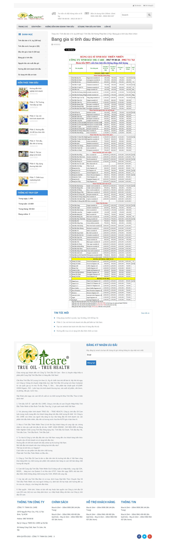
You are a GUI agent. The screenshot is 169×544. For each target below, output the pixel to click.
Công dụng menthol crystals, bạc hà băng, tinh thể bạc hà (77, 318)
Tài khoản (137, 5)
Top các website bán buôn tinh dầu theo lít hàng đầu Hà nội (77, 327)
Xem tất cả (145, 313)
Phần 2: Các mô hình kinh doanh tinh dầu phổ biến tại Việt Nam (79, 322)
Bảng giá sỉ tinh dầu (25, 58)
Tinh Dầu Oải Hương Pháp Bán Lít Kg (97, 34)
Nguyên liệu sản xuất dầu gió (28, 63)
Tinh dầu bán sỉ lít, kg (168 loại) (29, 40)
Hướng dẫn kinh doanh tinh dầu (59, 27)
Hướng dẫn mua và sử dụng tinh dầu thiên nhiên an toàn (76, 331)
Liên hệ (107, 27)
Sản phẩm (35, 27)
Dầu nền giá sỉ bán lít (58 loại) (29, 52)
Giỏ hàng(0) (149, 5)
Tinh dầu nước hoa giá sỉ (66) (28, 46)
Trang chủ (23, 27)
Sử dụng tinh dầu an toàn (89, 27)
